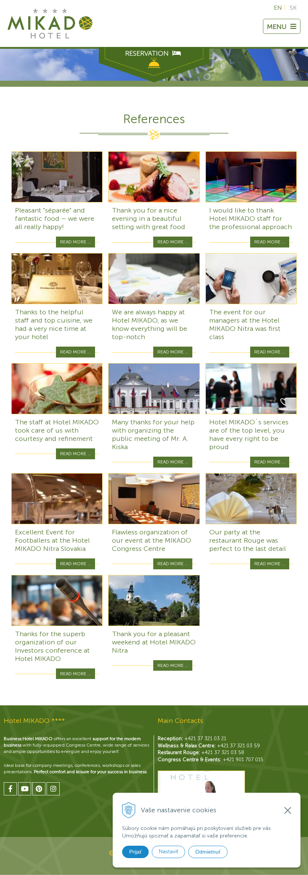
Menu (277, 27)
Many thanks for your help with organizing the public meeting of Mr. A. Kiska (153, 434)
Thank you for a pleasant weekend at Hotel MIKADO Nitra (154, 642)
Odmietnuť (207, 852)
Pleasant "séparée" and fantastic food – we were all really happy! (54, 218)
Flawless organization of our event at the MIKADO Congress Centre (151, 540)
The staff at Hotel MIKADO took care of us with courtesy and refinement (57, 430)
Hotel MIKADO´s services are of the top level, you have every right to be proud (248, 434)
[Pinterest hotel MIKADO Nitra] (38, 788)
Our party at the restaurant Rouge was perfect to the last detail (247, 540)
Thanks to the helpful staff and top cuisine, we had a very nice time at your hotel (53, 324)
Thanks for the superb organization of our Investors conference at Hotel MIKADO (52, 646)
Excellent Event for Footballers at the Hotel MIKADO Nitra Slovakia (52, 540)
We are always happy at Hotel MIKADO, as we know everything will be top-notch (149, 324)
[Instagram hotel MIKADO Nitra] (53, 788)
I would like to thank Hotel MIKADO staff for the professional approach (250, 218)
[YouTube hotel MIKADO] (24, 788)
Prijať (135, 852)
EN (278, 7)
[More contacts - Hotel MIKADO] (201, 789)
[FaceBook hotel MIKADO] (10, 788)
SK (293, 7)
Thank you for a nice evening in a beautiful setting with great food (148, 218)
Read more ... (75, 241)
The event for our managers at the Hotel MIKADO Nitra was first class (245, 324)
